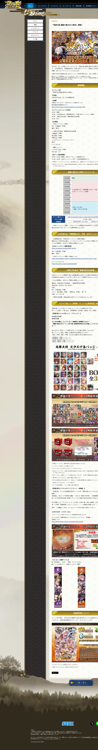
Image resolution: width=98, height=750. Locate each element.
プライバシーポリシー (50, 738)
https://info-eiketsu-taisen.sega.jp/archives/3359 (67, 521)
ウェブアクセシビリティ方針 (37, 741)
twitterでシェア (92, 723)
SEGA (68, 724)
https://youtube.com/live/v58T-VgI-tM (64, 248)
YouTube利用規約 (87, 737)
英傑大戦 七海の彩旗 (13, 5)
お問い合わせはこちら (72, 731)
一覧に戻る (81, 683)
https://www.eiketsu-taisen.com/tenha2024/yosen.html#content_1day (74, 258)
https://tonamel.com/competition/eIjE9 (64, 264)
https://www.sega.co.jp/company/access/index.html (68, 107)
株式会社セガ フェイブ (51, 731)
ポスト (55, 672)
